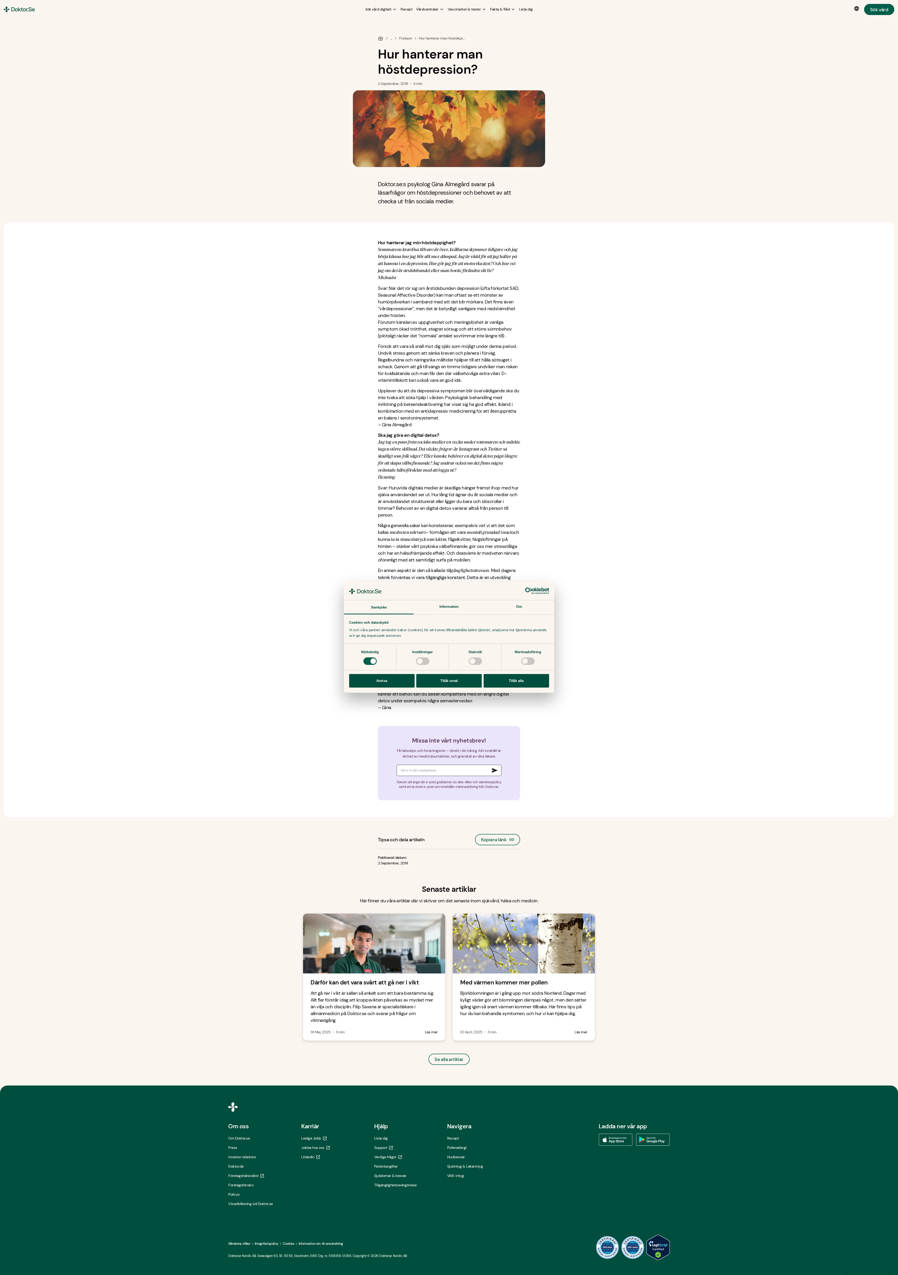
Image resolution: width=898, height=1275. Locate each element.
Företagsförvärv (241, 1185)
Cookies (288, 1244)
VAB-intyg (455, 1175)
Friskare (405, 38)
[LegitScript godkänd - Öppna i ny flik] (658, 1247)
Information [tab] (449, 606)
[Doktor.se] (19, 9)
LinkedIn (307, 1157)
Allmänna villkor (239, 1244)
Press (232, 1147)
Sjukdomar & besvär (390, 1175)
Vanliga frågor (385, 1157)
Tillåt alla (516, 681)
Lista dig (381, 1138)
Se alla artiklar (449, 1059)
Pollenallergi (457, 1147)
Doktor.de (236, 1166)
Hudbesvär (456, 1157)
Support (380, 1147)
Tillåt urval (449, 681)
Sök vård (879, 9)
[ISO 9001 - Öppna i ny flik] (607, 1247)
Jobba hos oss (312, 1147)
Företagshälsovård (243, 1175)
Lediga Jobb (311, 1138)
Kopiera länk (494, 838)
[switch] (422, 661)
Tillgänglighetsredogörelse (395, 1185)
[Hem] (380, 38)
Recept (453, 1138)
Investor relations (242, 1157)
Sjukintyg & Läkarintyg (465, 1166)
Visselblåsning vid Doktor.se (250, 1203)
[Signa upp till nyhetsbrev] (495, 770)
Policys (234, 1194)
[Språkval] (857, 8)
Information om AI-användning (321, 1244)
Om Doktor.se (239, 1138)
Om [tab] (519, 606)
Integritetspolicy (267, 1244)
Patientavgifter (386, 1166)
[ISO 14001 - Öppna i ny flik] (633, 1247)
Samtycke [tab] (379, 607)
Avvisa (381, 681)
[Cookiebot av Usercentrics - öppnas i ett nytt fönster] (528, 590)
